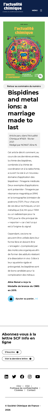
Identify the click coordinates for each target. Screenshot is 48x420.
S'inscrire (10, 352)
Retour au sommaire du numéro (24, 86)
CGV (27, 386)
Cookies (18, 390)
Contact (31, 390)
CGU (19, 386)
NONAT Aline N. (29, 145)
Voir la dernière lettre (16, 358)
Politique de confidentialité (24, 388)
